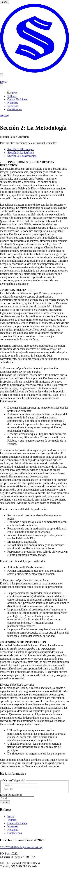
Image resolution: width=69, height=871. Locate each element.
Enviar (4, 802)
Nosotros (12, 102)
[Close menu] (1, 85)
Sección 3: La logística (20, 152)
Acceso (4, 115)
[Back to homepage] (34, 71)
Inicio (13, 92)
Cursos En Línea (17, 99)
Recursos (12, 106)
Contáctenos (14, 109)
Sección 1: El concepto (20, 149)
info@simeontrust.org (30, 847)
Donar (3, 81)
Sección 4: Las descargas (21, 155)
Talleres (11, 96)
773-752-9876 (8, 847)
